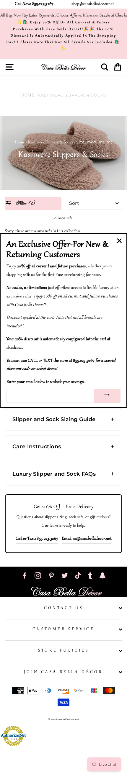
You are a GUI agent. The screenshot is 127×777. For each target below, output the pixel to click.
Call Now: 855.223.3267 (34, 4)
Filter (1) (24, 203)
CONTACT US (63, 608)
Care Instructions (36, 446)
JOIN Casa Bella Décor (63, 672)
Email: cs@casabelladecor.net (86, 539)
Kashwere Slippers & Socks (50, 142)
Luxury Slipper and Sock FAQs (54, 474)
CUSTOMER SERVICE (63, 629)
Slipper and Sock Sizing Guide (53, 419)
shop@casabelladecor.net (92, 4)
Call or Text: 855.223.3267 (37, 539)
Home (27, 95)
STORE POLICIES (63, 650)
